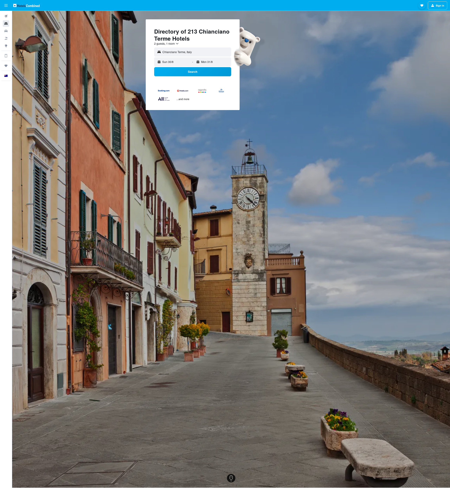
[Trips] (6, 65)
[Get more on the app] (6, 55)
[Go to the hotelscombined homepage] (26, 5)
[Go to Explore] (6, 45)
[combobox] (166, 43)
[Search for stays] (6, 23)
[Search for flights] (6, 16)
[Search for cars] (6, 30)
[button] (6, 5)
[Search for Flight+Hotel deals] (6, 38)
